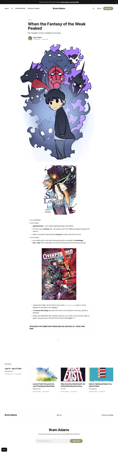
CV (12, 8)
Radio (4, 449)
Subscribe (108, 8)
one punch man (70, 305)
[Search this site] (93, 8)
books (30, 19)
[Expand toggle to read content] (87, 326)
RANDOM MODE (20, 8)
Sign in (99, 8)
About (7, 8)
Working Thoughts (33, 8)
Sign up (59, 415)
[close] (116, 2)
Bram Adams (59, 8)
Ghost (111, 415)
